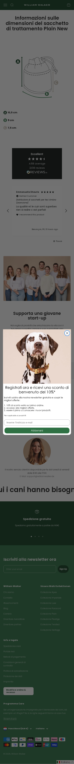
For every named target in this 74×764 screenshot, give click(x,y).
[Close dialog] (67, 333)
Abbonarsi (37, 430)
